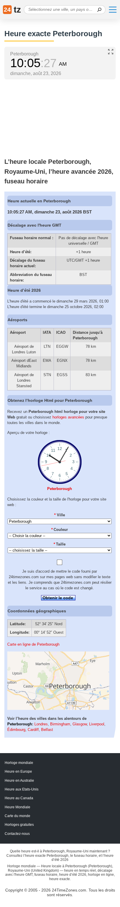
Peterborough (59, 488)
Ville (59, 515)
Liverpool (96, 724)
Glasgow (80, 724)
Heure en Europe (18, 771)
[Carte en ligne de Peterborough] (58, 708)
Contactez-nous (17, 834)
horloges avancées (68, 417)
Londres (41, 724)
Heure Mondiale (17, 807)
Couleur (59, 529)
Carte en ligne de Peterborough (33, 644)
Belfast (47, 729)
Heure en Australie (19, 781)
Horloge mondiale (19, 763)
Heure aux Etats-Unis (21, 789)
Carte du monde (17, 816)
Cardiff (33, 729)
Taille (60, 544)
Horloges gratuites (19, 825)
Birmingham (60, 724)
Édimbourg (16, 729)
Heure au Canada (19, 798)
